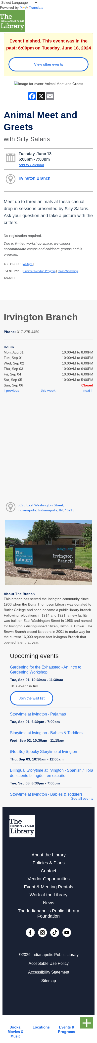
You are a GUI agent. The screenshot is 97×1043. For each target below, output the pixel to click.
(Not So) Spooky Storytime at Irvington (43, 751)
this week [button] (48, 390)
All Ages (28, 264)
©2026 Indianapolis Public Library (49, 955)
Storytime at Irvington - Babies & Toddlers (46, 733)
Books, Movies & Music (15, 1032)
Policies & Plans (49, 862)
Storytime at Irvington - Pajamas (38, 714)
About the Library (49, 854)
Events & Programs (66, 1029)
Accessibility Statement (48, 972)
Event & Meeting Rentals (48, 886)
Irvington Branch (34, 178)
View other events (48, 64)
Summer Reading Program (39, 271)
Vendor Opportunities (49, 878)
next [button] (87, 390)
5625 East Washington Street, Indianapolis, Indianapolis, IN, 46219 (46, 507)
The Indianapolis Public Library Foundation (48, 913)
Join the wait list (32, 698)
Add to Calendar (31, 165)
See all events (82, 798)
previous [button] (12, 390)
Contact (48, 870)
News (48, 902)
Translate (36, 7)
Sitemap (48, 981)
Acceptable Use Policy (49, 963)
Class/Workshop (68, 271)
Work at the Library (48, 894)
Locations (41, 1027)
